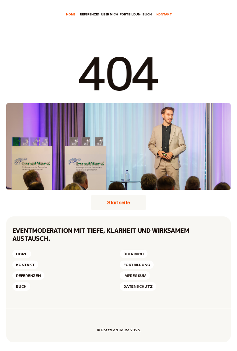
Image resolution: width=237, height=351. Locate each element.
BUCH (147, 14)
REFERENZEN (90, 14)
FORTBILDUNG (131, 14)
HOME (70, 14)
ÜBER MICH (109, 14)
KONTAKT (164, 14)
